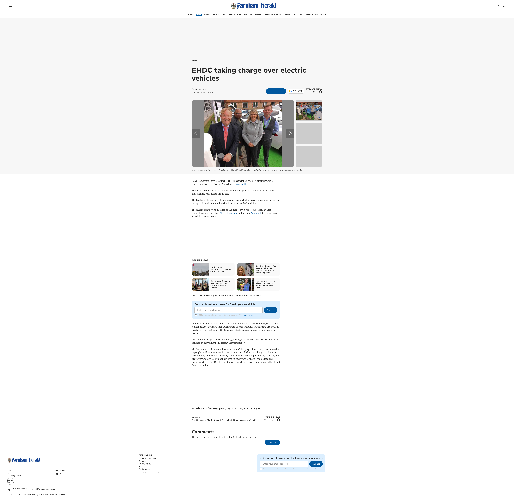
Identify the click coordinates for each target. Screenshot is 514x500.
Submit (270, 310)
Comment (272, 442)
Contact (142, 461)
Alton (222, 213)
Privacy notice (247, 315)
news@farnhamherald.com (43, 489)
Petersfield (240, 184)
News (194, 61)
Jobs (141, 466)
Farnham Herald (200, 89)
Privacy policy (145, 464)
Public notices (145, 469)
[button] (10, 6)
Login (503, 6)
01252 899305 (21, 489)
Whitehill (256, 213)
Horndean (231, 213)
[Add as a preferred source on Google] (296, 91)
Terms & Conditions (147, 458)
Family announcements (149, 472)
